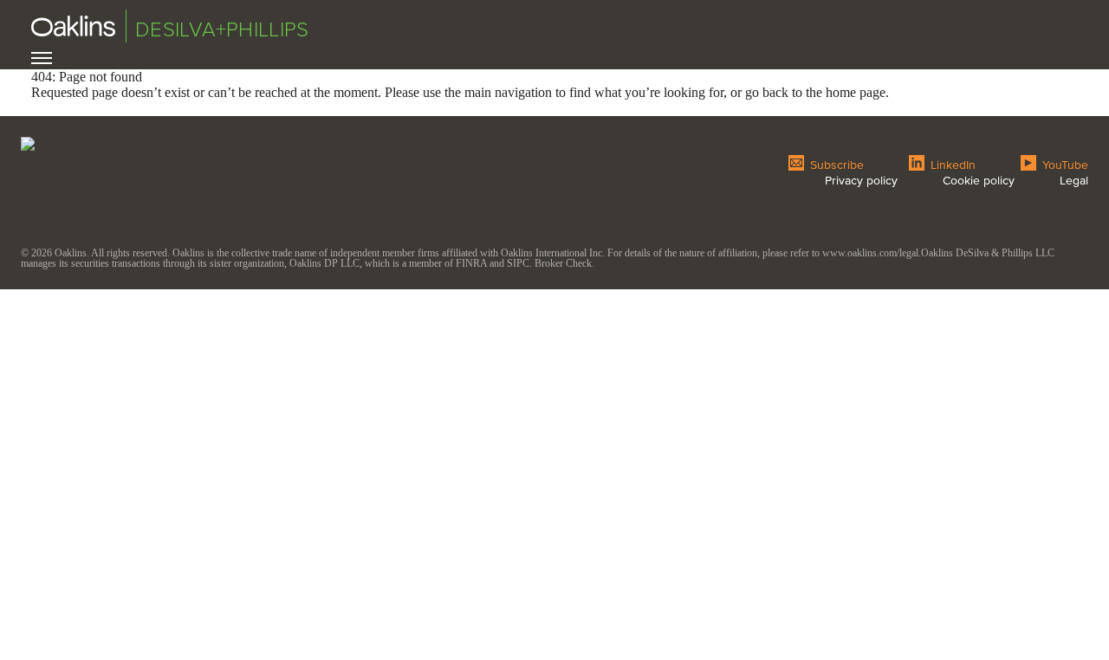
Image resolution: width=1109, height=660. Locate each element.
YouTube (1063, 163)
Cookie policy (979, 180)
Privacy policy (861, 180)
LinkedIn (951, 163)
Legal (1074, 180)
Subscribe (835, 163)
